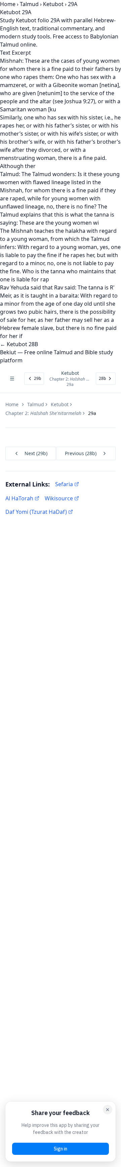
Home (7, 4)
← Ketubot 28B (19, 344)
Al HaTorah (19, 498)
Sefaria (64, 484)
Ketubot (53, 4)
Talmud (29, 4)
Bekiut (8, 352)
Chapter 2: (43, 413)
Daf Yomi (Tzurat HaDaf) (36, 512)
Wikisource (59, 498)
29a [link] (92, 413)
